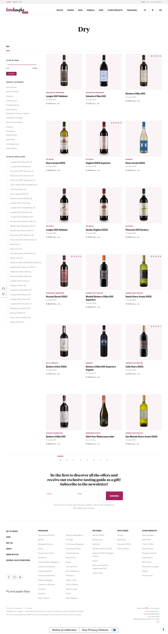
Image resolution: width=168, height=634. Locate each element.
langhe (15, 10)
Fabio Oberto (44, 598)
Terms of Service (70, 615)
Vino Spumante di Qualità (21, 253)
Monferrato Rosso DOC (20, 230)
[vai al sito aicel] (18, 594)
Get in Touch (12, 531)
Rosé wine (14, 249)
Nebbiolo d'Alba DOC (19, 271)
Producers (132, 10)
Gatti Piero (71, 557)
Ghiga (68, 562)
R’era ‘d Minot (72, 584)
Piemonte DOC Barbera (20, 235)
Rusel (68, 593)
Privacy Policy (53, 615)
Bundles (9, 96)
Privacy (29, 608)
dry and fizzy (91, 440)
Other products (115, 10)
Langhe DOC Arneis (18, 203)
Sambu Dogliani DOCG (97, 229)
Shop (15, 2)
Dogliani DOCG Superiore (98, 162)
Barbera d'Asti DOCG (19, 198)
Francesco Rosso (73, 548)
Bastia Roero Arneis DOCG (139, 296)
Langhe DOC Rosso (18, 299)
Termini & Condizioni (14, 608)
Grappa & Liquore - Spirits (17, 113)
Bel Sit (41, 539)
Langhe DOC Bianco (19, 294)
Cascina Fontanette (46, 566)
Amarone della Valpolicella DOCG (24, 262)
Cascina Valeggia (45, 580)
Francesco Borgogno (55, 93)
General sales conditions (18, 560)
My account (156, 2)
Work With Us (12, 554)
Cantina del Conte (46, 553)
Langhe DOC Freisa (18, 280)
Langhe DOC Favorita (19, 303)
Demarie (129, 159)
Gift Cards (146, 562)
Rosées (70, 10)
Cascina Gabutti (45, 571)
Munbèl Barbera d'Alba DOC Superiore (99, 298)
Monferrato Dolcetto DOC (21, 221)
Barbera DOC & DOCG (102, 548)
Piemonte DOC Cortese (20, 175)
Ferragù (69, 539)
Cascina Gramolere (54, 433)
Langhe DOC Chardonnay (21, 207)
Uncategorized (12, 144)
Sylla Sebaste (52, 363)
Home (8, 2)
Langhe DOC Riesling (19, 166)
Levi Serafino (71, 566)
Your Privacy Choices (95, 630)
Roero (95, 560)
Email (80, 494)
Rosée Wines (11, 135)
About (9, 549)
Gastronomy (11, 109)
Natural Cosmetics (14, 122)
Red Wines (10, 131)
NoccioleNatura (73, 571)
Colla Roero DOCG (134, 366)
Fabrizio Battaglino (94, 293)
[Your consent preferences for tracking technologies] (163, 629)
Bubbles (90, 10)
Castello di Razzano (46, 584)
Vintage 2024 (91, 99)
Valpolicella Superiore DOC (22, 267)
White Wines (11, 148)
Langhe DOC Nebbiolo (19, 216)
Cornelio (41, 589)
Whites (60, 10)
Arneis (120, 535)
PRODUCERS (43, 530)
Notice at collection (64, 630)
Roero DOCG (16, 322)
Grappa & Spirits (149, 553)
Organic (9, 126)
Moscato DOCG (124, 544)
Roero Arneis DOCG (19, 317)
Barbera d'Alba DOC (19, 276)
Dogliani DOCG (16, 285)
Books (145, 571)
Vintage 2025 (51, 166)
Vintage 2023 (51, 99)
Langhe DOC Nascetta (20, 162)
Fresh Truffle (148, 544)
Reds (80, 10)
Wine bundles (148, 535)
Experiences (11, 100)
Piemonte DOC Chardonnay (22, 239)
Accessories (11, 87)
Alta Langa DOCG (18, 194)
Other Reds (98, 573)
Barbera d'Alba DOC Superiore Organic (101, 368)
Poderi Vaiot (71, 580)
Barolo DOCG (16, 313)
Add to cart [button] (52, 108)
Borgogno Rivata (93, 433)
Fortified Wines (12, 105)
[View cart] (153, 10)
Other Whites (123, 548)
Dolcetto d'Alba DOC (19, 290)
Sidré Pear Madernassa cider (100, 436)
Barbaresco (98, 539)
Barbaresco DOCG (18, 308)
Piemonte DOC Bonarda (20, 171)
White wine (15, 258)
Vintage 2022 (51, 300)
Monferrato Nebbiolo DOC (21, 226)
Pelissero (70, 575)
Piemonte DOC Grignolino (21, 180)
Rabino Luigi (71, 589)
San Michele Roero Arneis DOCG (141, 436)
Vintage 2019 (51, 440)
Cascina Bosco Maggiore (48, 562)
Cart (8, 537)
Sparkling (10, 139)
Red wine (14, 244)
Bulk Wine (146, 539)
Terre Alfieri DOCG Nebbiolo (22, 184)
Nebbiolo (96, 544)
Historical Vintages (14, 117)
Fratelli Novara (72, 553)
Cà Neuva (50, 159)
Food (101, 10)
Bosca (40, 548)
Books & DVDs (12, 91)
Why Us (9, 543)
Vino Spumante (17, 189)
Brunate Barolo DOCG (56, 296)
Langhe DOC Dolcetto (19, 212)
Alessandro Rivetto (46, 535)
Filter (11, 73)
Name (49, 494)
